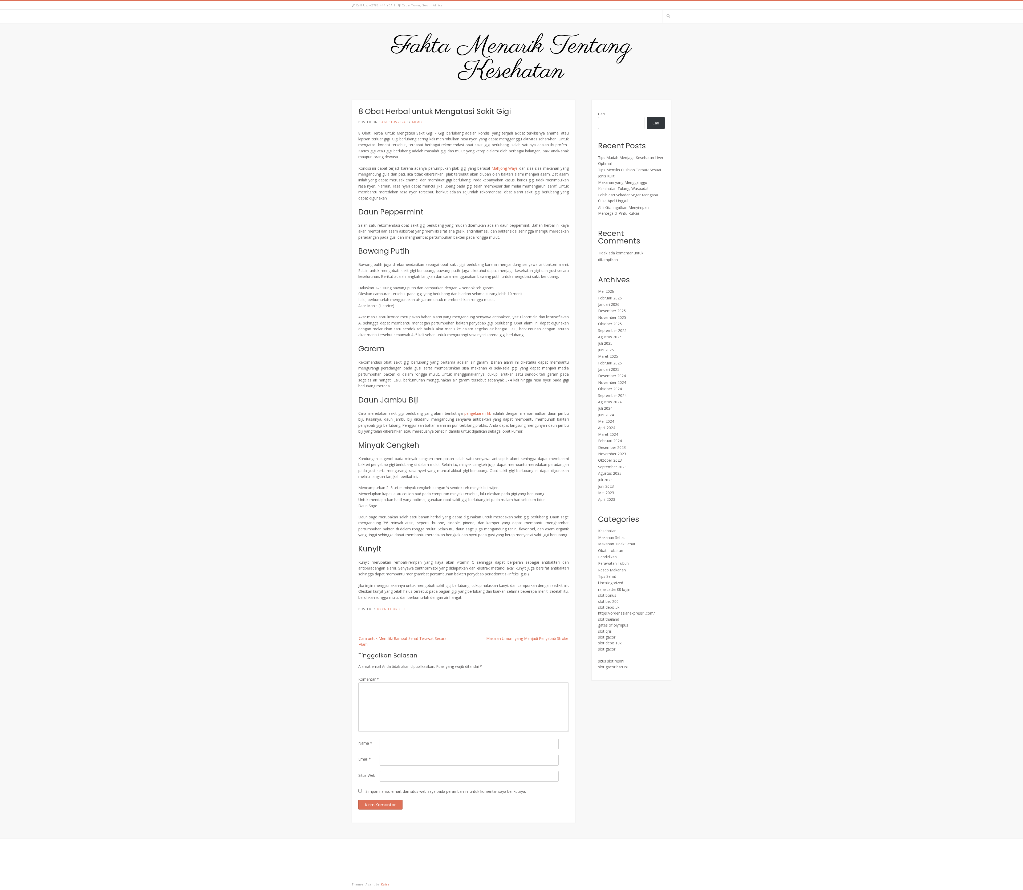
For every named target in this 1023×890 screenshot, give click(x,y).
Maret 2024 (608, 434)
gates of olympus (613, 625)
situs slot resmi (611, 661)
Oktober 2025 (610, 323)
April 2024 (606, 427)
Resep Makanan (612, 569)
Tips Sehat (607, 576)
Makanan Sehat (611, 537)
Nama (365, 743)
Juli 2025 (605, 343)
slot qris (605, 631)
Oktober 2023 (610, 460)
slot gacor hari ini (613, 666)
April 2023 (606, 499)
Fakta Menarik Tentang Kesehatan (511, 59)
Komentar (368, 679)
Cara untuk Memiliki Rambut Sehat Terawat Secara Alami (402, 641)
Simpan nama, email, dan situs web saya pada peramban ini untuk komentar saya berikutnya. (446, 791)
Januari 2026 (608, 304)
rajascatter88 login (614, 589)
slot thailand (608, 619)
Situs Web (366, 775)
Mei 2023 (606, 492)
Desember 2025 (612, 310)
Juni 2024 (606, 414)
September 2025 (612, 330)
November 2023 (612, 453)
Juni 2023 (606, 486)
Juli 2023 (605, 479)
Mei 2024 (606, 421)
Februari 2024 (610, 440)
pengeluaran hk (477, 413)
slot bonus (607, 595)
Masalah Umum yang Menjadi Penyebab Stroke (527, 638)
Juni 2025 (606, 349)
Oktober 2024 (610, 388)
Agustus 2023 (610, 473)
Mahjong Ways (505, 168)
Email (364, 759)
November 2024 (612, 382)
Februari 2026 (610, 297)
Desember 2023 (612, 447)
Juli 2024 (605, 408)
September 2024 (612, 395)
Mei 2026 (606, 291)
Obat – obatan (610, 550)
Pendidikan (607, 556)
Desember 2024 (612, 375)
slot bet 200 (608, 601)
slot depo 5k (608, 607)
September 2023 (612, 466)
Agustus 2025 (610, 336)
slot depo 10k (610, 642)
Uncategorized (391, 609)
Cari (601, 113)
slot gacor (606, 637)
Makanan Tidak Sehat (616, 543)
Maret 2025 (608, 356)
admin (417, 122)
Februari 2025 (610, 362)
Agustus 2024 (610, 401)
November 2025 (612, 317)
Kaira (385, 884)
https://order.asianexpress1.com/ (626, 613)
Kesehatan (607, 530)
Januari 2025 (608, 369)
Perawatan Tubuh (613, 563)
